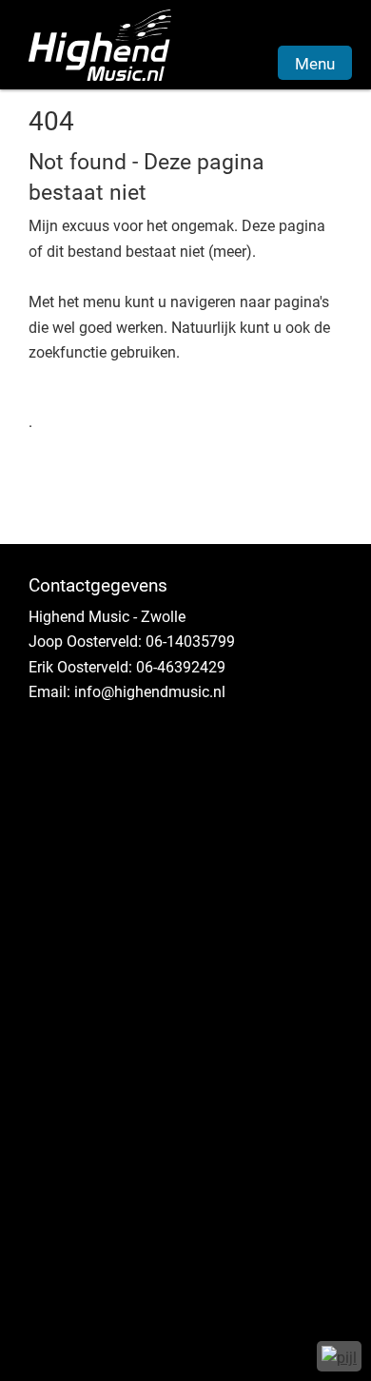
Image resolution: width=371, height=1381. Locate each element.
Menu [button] (315, 63)
